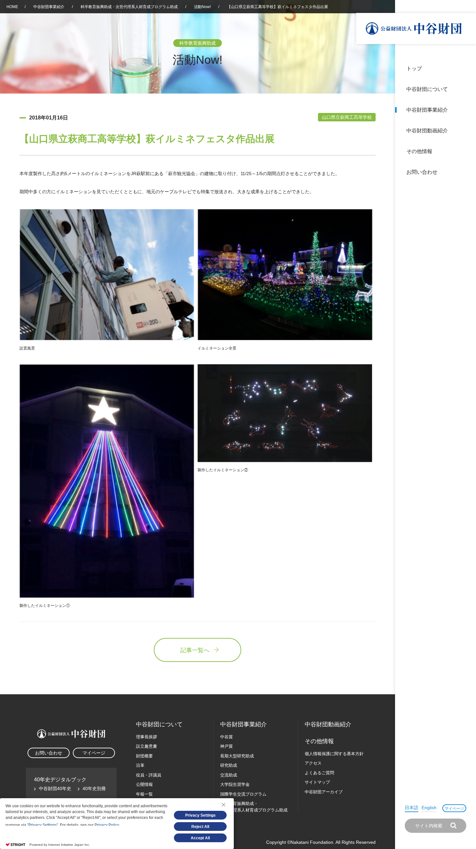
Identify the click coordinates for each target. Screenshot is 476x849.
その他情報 (419, 151)
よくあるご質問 (319, 772)
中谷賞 (226, 736)
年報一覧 (144, 794)
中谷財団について (427, 89)
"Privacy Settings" (42, 825)
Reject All (200, 826)
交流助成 (228, 775)
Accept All (200, 838)
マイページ (454, 808)
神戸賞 (226, 746)
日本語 (411, 807)
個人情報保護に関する (334, 753)
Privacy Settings (200, 815)
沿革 (466, 130)
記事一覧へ (195, 650)
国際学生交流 (243, 794)
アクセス (313, 763)
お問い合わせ (421, 172)
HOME (12, 7)
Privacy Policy (107, 825)
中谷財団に (159, 724)
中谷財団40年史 (55, 788)
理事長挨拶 (146, 736)
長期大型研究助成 (237, 756)
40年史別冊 (94, 788)
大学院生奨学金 (235, 784)
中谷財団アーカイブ (324, 791)
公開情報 (144, 784)
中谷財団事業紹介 (427, 110)
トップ (414, 68)
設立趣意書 (146, 746)
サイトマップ (317, 782)
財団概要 (144, 756)
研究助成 (228, 765)
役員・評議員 (148, 775)
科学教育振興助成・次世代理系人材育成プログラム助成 (129, 7)
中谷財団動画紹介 (427, 130)
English (429, 807)
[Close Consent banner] (223, 805)
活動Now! (202, 7)
